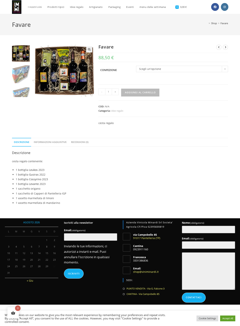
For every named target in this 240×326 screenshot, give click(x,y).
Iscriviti (74, 273)
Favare (224, 23)
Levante (34, 184)
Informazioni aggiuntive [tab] (50, 142)
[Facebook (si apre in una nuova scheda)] (215, 7)
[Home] (206, 23)
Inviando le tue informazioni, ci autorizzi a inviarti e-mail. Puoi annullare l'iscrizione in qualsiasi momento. (87, 254)
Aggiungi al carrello (140, 92)
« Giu (30, 280)
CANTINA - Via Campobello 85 (143, 294)
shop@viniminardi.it (146, 272)
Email (75, 230)
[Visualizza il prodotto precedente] (218, 47)
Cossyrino (35, 179)
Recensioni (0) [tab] (79, 142)
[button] (89, 49)
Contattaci (194, 297)
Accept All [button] (227, 318)
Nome (193, 222)
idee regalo (117, 110)
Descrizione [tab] (21, 142)
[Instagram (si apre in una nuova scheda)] (224, 7)
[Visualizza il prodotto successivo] (225, 47)
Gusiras (34, 174)
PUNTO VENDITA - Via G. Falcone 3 (145, 288)
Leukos (33, 170)
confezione (108, 70)
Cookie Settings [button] (207, 318)
